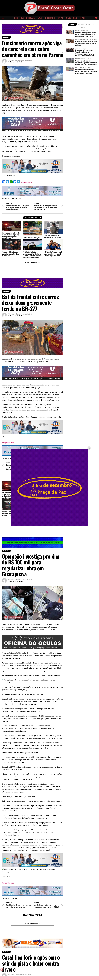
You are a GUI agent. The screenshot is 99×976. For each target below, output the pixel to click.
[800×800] (49, 526)
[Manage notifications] (1, 969)
